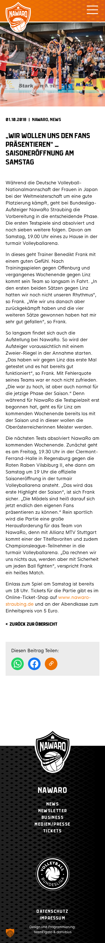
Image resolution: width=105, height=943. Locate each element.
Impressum (52, 918)
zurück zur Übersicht (33, 624)
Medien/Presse (52, 824)
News (55, 120)
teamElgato (43, 932)
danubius (64, 932)
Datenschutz (52, 911)
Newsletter (52, 811)
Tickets (52, 831)
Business (52, 818)
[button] (10, 933)
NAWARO (40, 120)
